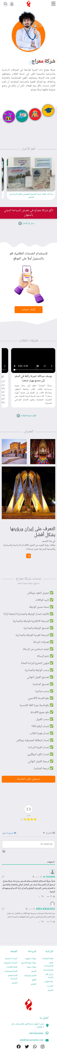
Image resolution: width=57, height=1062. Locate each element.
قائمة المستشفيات (10, 971)
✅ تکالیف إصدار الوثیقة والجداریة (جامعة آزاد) (28, 614)
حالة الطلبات (48, 981)
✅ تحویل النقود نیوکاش (40, 593)
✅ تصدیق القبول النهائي (40, 677)
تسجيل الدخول (8, 833)
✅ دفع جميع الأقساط (41, 712)
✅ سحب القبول (44, 719)
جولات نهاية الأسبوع (28, 963)
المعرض (50, 990)
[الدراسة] (48, 110)
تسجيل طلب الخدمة (28, 779)
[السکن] (9, 117)
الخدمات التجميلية (10, 963)
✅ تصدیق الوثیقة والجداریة (38, 628)
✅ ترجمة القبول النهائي (40, 761)
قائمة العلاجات (11, 967)
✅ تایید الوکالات (44, 600)
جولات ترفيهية (30, 958)
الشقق (34, 980)
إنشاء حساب (29, 309)
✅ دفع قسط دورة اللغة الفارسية (36, 705)
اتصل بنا (50, 986)
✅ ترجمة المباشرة (43, 768)
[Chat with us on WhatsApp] (33, 1047)
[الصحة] (22, 116)
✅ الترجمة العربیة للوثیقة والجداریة (34, 635)
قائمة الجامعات (47, 958)
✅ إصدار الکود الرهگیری (40, 754)
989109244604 (36, 1033)
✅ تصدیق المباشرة (43, 684)
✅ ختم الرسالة (45, 656)
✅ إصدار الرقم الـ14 (42, 726)
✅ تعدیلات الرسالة (43, 642)
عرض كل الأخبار (28, 223)
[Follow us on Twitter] (25, 1047)
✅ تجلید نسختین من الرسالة (38, 649)
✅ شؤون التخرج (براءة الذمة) (37, 663)
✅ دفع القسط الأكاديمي (40, 698)
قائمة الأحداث (48, 970)
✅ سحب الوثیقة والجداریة (39, 670)
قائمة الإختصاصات (48, 964)
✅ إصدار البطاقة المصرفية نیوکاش (34, 740)
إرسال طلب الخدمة (49, 976)
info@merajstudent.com (31, 1040)
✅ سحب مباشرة (44, 691)
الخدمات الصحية (11, 958)
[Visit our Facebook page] (17, 1047)
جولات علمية (31, 967)
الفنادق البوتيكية (30, 975)
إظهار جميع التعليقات (28, 415)
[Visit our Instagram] (40, 1047)
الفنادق (33, 971)
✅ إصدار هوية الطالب (41, 733)
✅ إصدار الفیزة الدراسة (40, 747)
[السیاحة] (35, 114)
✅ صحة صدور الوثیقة (41, 607)
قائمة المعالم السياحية (12, 977)
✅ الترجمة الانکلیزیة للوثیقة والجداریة (33, 621)
